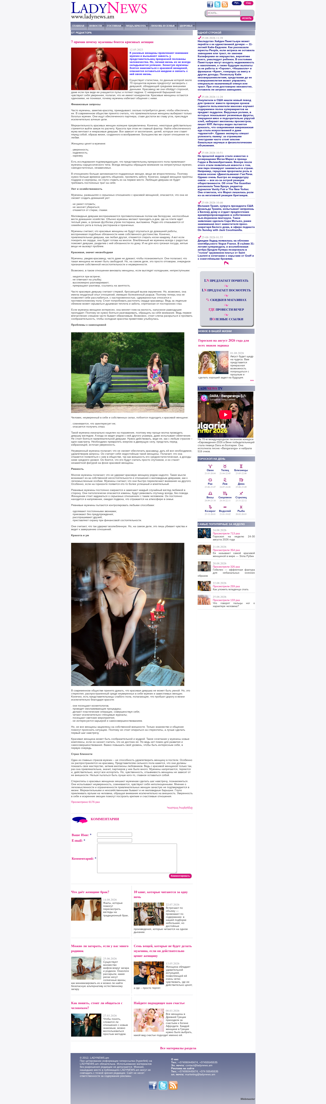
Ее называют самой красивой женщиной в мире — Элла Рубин (234, 555)
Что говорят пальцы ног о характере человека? (234, 605)
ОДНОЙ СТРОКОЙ (209, 32)
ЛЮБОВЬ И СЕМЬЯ (162, 25)
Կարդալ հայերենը (180, 807)
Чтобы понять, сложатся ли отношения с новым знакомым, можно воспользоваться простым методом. (115, 1026)
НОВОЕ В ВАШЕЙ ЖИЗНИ (215, 331)
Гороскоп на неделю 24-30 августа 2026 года (234, 538)
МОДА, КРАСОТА (136, 25)
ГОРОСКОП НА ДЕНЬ (211, 458)
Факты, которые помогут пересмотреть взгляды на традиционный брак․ (116, 909)
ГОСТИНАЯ (114, 25)
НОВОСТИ (95, 25)
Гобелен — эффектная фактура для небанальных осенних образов (226, 572)
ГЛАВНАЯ (78, 25)
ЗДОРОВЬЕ (186, 25)
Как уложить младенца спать (230, 589)
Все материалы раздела (178, 1047)
